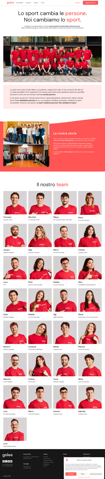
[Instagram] (6, 461)
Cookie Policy (81, 477)
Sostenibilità (46, 464)
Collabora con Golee (48, 462)
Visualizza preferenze (96, 474)
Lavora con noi (46, 458)
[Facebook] (4, 461)
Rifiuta (82, 474)
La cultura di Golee (47, 460)
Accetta (71, 474)
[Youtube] (11, 461)
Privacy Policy (87, 477)
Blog (64, 456)
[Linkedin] (9, 461)
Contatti (45, 466)
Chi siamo (45, 456)
